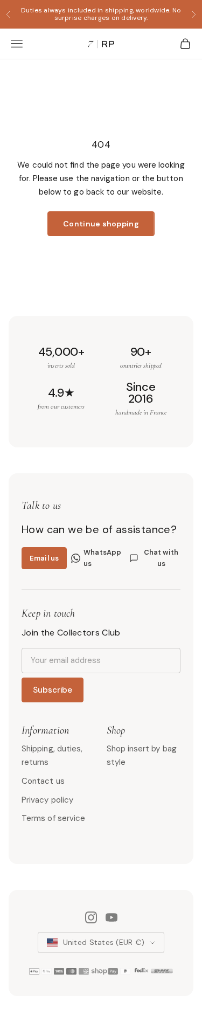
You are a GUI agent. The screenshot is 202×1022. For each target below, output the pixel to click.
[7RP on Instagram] (91, 917)
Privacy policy (47, 800)
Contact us (43, 781)
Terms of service (53, 818)
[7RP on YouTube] (111, 917)
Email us (44, 558)
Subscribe (52, 690)
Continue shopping (101, 224)
